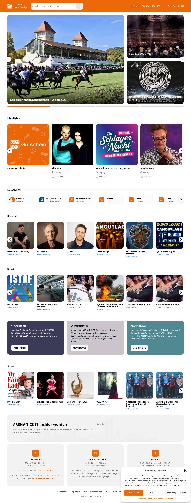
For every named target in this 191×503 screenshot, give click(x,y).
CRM (108, 491)
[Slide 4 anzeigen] (162, 106)
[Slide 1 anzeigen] (29, 106)
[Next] (181, 150)
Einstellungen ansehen (176, 492)
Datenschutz (158, 498)
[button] (186, 470)
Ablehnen (154, 492)
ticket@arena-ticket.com (43, 478)
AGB (85, 491)
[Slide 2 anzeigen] (73, 106)
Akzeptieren (134, 492)
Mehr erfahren (19, 348)
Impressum (168, 498)
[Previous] (9, 150)
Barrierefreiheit (97, 491)
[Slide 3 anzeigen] (117, 106)
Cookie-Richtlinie (145, 498)
